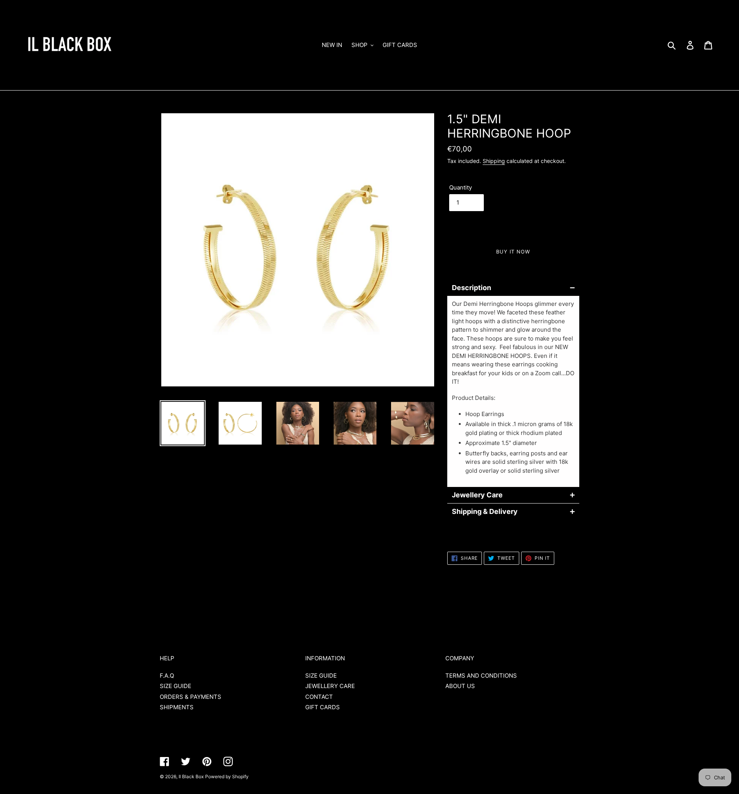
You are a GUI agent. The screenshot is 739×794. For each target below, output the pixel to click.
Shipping (494, 161)
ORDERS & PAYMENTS (190, 696)
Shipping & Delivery (485, 511)
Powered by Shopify (227, 776)
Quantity (460, 187)
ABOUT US (460, 686)
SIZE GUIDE (175, 686)
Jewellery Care (477, 495)
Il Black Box (191, 776)
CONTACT (319, 696)
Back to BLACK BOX (375, 608)
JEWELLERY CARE (330, 686)
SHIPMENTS (177, 707)
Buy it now (513, 251)
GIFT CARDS (322, 707)
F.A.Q (167, 675)
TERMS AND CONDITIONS (481, 675)
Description (471, 287)
